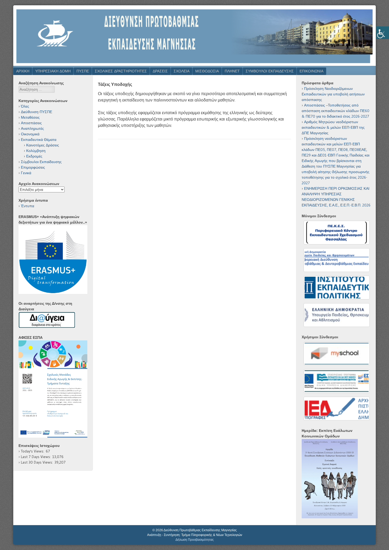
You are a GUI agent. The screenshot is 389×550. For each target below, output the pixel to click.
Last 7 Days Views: (36, 456)
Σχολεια (181, 71)
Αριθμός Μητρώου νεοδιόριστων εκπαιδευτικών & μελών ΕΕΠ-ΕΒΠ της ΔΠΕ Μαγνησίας (333, 127)
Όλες (25, 106)
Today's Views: (33, 451)
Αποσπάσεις (31, 123)
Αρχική (22, 71)
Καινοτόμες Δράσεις (42, 145)
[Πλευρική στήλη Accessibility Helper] (382, 32)
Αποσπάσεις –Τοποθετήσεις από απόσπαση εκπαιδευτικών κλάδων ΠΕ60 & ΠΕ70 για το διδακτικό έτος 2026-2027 (335, 111)
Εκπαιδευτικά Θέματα (38, 139)
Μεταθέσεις (30, 117)
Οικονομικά (30, 134)
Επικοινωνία (311, 71)
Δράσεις (160, 71)
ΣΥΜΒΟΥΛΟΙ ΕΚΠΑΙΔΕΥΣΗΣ (270, 71)
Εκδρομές (34, 156)
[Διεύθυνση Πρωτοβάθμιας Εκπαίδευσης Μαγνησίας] (194, 64)
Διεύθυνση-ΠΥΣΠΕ (36, 111)
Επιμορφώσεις (33, 167)
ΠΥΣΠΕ (82, 71)
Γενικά (26, 172)
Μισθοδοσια (207, 71)
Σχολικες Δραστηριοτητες (121, 71)
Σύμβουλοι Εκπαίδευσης (41, 161)
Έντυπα (27, 206)
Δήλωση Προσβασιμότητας (194, 540)
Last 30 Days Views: (38, 462)
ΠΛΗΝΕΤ (232, 71)
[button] (53, 389)
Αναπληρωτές (32, 128)
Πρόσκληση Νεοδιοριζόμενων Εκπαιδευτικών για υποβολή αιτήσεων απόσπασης (333, 94)
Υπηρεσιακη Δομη (53, 71)
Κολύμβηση (36, 150)
